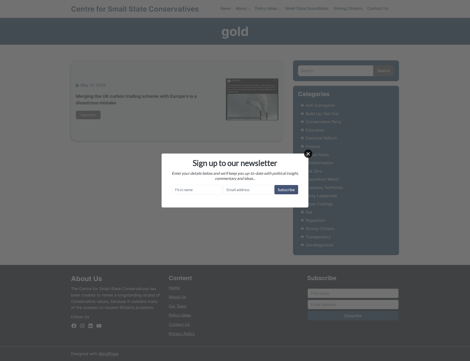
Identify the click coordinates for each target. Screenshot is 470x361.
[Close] (308, 154)
